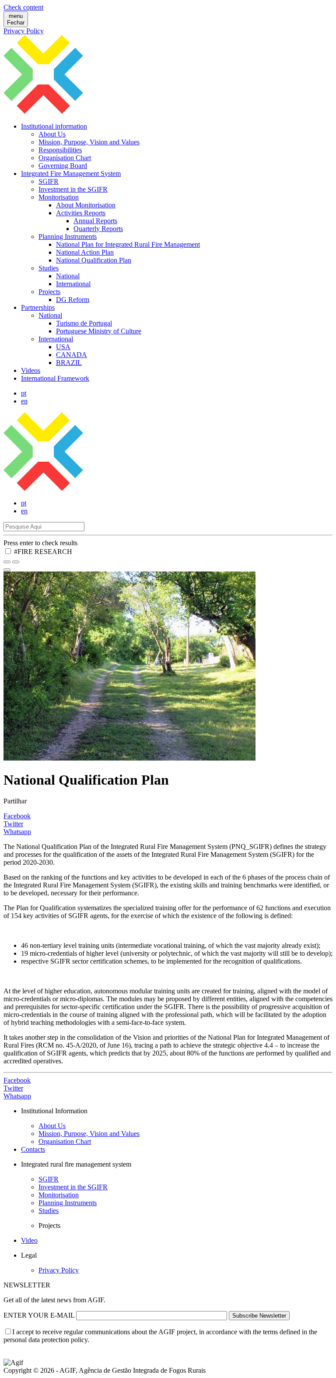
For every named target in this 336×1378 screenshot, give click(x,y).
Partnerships (38, 307)
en (24, 401)
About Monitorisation (86, 205)
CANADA (71, 354)
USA (63, 347)
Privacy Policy (24, 31)
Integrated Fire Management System (71, 173)
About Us (52, 134)
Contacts (33, 1149)
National (68, 276)
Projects (49, 291)
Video (29, 1240)
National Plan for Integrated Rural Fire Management (128, 244)
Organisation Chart (64, 157)
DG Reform (72, 299)
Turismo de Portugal (84, 323)
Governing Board (62, 165)
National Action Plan (85, 252)
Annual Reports (95, 220)
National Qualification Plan (93, 260)
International (73, 284)
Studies (48, 268)
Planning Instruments (67, 236)
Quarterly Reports (98, 228)
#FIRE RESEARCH (43, 551)
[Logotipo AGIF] (168, 488)
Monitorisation (58, 197)
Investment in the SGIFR (73, 189)
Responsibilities (60, 150)
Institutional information (54, 126)
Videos (30, 370)
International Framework (55, 378)
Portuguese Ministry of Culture (98, 331)
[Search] (15, 562)
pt (23, 393)
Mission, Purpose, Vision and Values (89, 142)
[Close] (7, 569)
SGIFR (48, 181)
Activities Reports (80, 213)
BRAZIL (69, 362)
